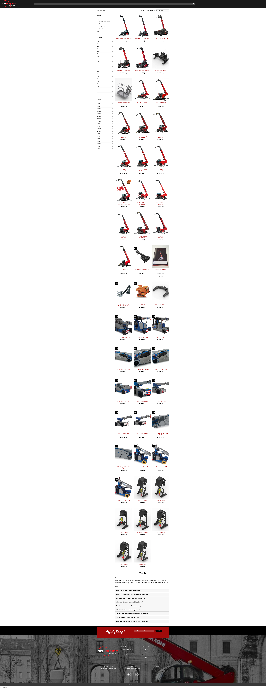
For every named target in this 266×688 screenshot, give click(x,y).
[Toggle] (112, 19)
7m (97, 91)
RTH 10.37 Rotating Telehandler (142, 103)
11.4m (98, 46)
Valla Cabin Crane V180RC (142, 369)
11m (98, 48)
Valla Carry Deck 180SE (124, 433)
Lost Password (3, 687)
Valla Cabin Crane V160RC (124, 369)
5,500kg (98, 141)
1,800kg (98, 106)
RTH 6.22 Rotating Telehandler (123, 170)
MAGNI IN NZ (249, 4)
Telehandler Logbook (160, 269)
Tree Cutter (142, 304)
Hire (98, 31)
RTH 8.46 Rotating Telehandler (160, 236)
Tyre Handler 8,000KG (161, 304)
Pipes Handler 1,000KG (161, 70)
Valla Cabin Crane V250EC (124, 401)
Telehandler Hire (126, 652)
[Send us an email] (131, 674)
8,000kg (98, 148)
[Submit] (194, 4)
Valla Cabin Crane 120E (124, 337)
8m (97, 96)
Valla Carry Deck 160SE (161, 401)
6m (97, 88)
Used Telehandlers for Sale (128, 654)
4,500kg (98, 136)
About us (256, 4)
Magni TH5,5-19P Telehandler (142, 38)
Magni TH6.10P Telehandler (124, 70)
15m (98, 53)
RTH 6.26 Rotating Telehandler (142, 170)
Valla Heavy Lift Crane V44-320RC (161, 434)
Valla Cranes (100, 28)
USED (236, 4)
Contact (262, 4)
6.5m (98, 86)
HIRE (240, 4)
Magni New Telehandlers (128, 649)
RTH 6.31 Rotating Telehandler (160, 170)
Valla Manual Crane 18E (142, 467)
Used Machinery (100, 34)
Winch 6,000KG (124, 564)
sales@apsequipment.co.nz (160, 668)
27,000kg (99, 121)
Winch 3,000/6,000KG (142, 532)
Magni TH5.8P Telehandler (161, 38)
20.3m (98, 61)
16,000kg (99, 113)
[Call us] (133, 674)
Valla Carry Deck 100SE (142, 401)
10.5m (98, 41)
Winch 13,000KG (142, 500)
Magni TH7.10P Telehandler (142, 70)
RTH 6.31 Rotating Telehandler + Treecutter (123, 203)
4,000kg (98, 133)
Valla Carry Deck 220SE (142, 433)
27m (98, 71)
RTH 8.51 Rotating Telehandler (123, 270)
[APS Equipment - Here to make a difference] (16, 4)
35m (98, 76)
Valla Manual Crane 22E (161, 467)
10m (98, 43)
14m (98, 51)
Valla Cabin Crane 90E (160, 337)
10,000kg (99, 108)
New (101, 10)
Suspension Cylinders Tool (142, 269)
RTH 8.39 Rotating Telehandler (142, 236)
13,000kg (99, 111)
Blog (145, 654)
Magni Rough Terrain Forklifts (104, 21)
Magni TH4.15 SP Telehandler (123, 38)
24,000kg (99, 118)
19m (98, 59)
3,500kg (98, 126)
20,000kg (99, 116)
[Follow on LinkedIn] (135, 674)
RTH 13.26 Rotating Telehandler (161, 103)
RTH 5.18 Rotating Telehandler (123, 136)
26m (98, 69)
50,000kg (99, 143)
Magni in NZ (146, 652)
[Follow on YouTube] (137, 674)
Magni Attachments (102, 24)
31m (98, 73)
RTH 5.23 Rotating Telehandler (160, 136)
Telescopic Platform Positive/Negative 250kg (124, 304)
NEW (243, 4)
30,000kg (99, 128)
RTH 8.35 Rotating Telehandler (123, 236)
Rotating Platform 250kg (124, 102)
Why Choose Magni (127, 657)
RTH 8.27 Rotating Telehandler (160, 203)
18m (98, 56)
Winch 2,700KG (124, 532)
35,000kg (99, 131)
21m (98, 64)
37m (98, 78)
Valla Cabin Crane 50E (142, 337)
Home (98, 10)
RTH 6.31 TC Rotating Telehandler (142, 203)
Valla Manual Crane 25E (124, 500)
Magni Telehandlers (102, 23)
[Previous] (140, 573)
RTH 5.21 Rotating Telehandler (142, 136)
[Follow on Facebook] (128, 674)
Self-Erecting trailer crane (103, 26)
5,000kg (98, 138)
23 (97, 66)
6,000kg (98, 146)
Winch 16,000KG (161, 500)
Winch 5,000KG (161, 532)
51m (98, 83)
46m (98, 81)
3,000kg (98, 123)
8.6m (98, 93)
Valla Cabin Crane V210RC (160, 369)
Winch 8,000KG (142, 564)
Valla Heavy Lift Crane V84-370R (124, 467)
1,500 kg (98, 103)
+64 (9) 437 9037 (152, 668)
